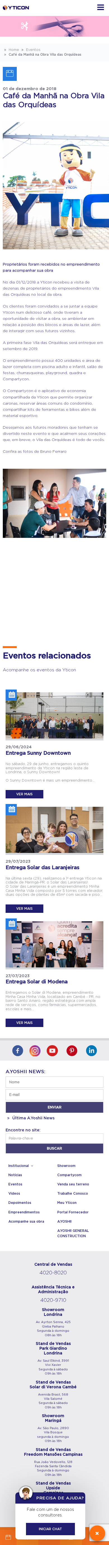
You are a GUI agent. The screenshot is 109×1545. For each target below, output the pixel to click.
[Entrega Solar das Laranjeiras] (54, 839)
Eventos (33, 49)
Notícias (15, 1175)
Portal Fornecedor (73, 1212)
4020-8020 (53, 1273)
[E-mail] (8, 1537)
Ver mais (24, 794)
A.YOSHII (64, 1221)
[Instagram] (35, 1049)
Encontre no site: (23, 1130)
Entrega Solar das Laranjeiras (42, 867)
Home (13, 49)
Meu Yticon (67, 1202)
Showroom (66, 1165)
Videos (14, 1193)
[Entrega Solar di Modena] (54, 953)
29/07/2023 (18, 862)
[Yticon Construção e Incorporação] (17, 13)
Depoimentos (19, 1202)
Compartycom (69, 1175)
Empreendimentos (24, 1212)
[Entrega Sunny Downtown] (54, 725)
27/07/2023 (18, 976)
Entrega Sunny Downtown (38, 753)
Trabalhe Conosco (72, 1193)
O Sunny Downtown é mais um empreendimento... (50, 780)
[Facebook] (17, 1051)
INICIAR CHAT (50, 1529)
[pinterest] (72, 1051)
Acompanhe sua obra (26, 1221)
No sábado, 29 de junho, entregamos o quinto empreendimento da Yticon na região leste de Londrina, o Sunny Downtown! (47, 768)
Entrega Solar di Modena (37, 981)
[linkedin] (91, 1051)
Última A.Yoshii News (32, 1118)
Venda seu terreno (73, 1184)
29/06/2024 (19, 747)
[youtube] (52, 1051)
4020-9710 (53, 1300)
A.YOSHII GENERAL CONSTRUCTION (73, 1233)
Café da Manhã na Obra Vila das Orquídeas (44, 54)
